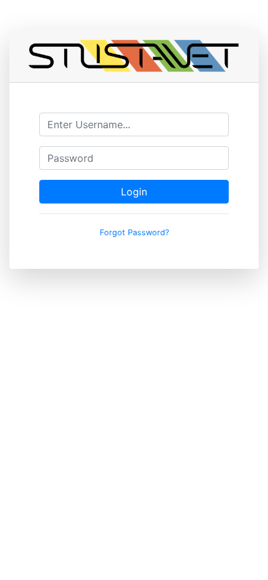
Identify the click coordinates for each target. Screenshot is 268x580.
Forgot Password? (134, 232)
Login (134, 191)
